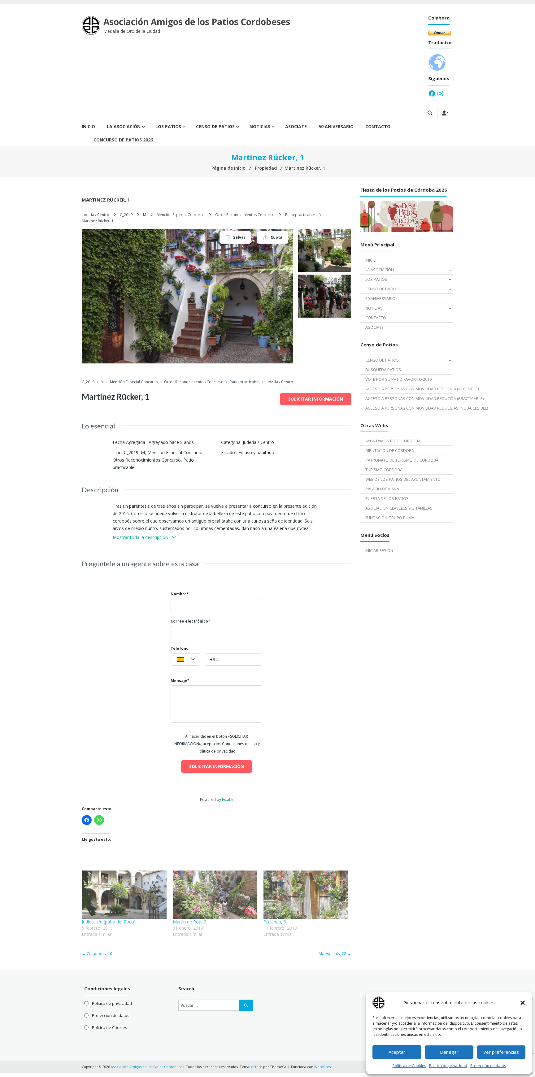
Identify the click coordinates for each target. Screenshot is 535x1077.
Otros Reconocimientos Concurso (245, 214)
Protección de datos (488, 1065)
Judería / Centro (95, 214)
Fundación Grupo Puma (389, 517)
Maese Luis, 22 (335, 953)
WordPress (323, 1066)
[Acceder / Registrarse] (445, 113)
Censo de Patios (215, 126)
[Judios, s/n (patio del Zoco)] (124, 895)
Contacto (377, 126)
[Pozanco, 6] (305, 895)
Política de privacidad (448, 1065)
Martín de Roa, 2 (189, 922)
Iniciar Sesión (379, 550)
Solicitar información (315, 399)
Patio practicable (300, 214)
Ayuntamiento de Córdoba (392, 441)
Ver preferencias (501, 1052)
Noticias (260, 126)
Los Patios (168, 126)
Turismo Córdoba (383, 469)
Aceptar (397, 1052)
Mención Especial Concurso (181, 214)
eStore (256, 1066)
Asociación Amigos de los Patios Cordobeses (196, 22)
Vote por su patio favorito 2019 (398, 379)
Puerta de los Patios (387, 498)
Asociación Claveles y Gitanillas (399, 508)
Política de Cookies (409, 1065)
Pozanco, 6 (274, 922)
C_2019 (126, 214)
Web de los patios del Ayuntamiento (403, 479)
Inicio (88, 126)
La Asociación (124, 126)
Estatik (227, 799)
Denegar (449, 1052)
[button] (523, 1003)
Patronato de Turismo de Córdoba (401, 460)
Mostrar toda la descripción (141, 537)
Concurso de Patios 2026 (123, 140)
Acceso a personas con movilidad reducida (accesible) (409, 389)
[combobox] (185, 659)
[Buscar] (246, 1005)
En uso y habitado (256, 452)
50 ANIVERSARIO (336, 126)
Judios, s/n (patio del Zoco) (109, 922)
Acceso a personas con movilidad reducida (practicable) (409, 398)
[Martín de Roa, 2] (215, 895)
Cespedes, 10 (97, 953)
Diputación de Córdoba (389, 450)
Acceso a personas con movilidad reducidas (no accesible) (409, 408)
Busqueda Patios (383, 369)
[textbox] (185, 660)
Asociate (296, 126)
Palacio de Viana (382, 489)
